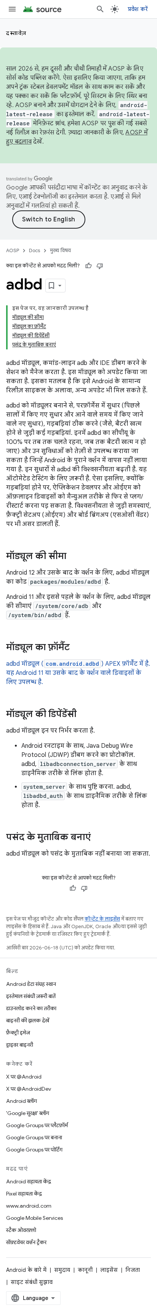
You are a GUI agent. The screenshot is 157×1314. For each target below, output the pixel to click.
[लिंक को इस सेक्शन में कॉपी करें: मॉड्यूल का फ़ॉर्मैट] (77, 647)
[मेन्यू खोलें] (12, 9)
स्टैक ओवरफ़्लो (21, 1230)
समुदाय (62, 1270)
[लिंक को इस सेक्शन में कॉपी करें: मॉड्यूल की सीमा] (74, 556)
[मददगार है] (88, 266)
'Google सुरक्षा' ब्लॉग (27, 1113)
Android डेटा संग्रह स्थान (31, 984)
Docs (34, 250)
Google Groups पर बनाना (34, 1137)
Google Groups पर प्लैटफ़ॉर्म (37, 1125)
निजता (132, 1270)
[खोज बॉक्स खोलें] (100, 9)
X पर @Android (24, 1076)
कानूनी (85, 1270)
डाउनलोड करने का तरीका (31, 1008)
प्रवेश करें (138, 9)
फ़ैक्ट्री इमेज (18, 1032)
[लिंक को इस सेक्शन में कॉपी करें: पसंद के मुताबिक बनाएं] (98, 837)
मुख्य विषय (60, 250)
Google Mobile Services (34, 1218)
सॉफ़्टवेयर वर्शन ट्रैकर (26, 1242)
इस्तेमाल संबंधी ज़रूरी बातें (31, 996)
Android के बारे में (26, 1270)
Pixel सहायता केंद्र (24, 1193)
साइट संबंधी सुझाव (32, 1282)
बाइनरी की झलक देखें (27, 1020)
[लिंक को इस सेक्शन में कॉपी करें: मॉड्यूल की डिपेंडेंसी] (84, 714)
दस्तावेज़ (16, 33)
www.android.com (28, 1205)
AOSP (12, 250)
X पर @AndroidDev (28, 1088)
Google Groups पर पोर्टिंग (34, 1149)
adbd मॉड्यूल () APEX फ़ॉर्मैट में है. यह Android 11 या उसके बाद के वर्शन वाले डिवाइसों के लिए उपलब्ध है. (78, 673)
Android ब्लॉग (21, 1101)
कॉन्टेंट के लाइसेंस (102, 919)
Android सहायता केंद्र (28, 1181)
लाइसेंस (109, 1270)
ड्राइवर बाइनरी (19, 1044)
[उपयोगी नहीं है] (100, 266)
